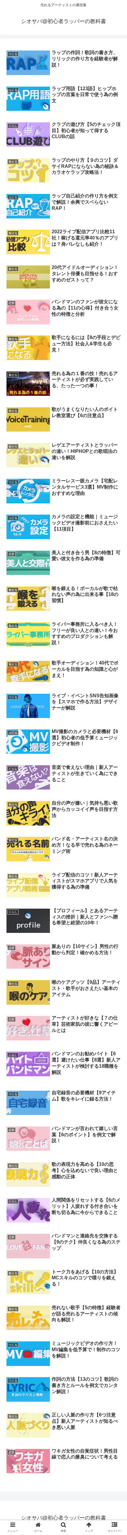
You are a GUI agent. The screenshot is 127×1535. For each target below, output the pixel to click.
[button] (115, 1064)
